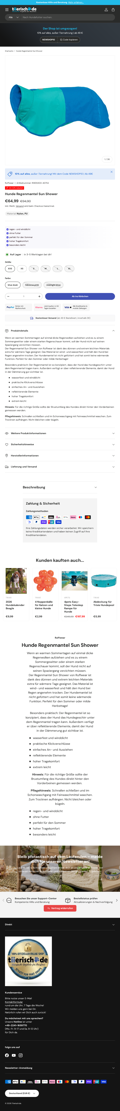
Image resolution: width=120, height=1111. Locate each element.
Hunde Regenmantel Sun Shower (29, 51)
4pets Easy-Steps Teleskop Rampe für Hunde (73, 606)
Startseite (9, 51)
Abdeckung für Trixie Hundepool (103, 603)
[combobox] (60, 17)
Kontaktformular (14, 1002)
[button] (113, 9)
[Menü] (6, 9)
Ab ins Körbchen (80, 296)
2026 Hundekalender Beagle (15, 605)
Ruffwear (9, 183)
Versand (20, 206)
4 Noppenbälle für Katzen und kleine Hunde (44, 605)
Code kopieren (70, 39)
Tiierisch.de (16, 1103)
